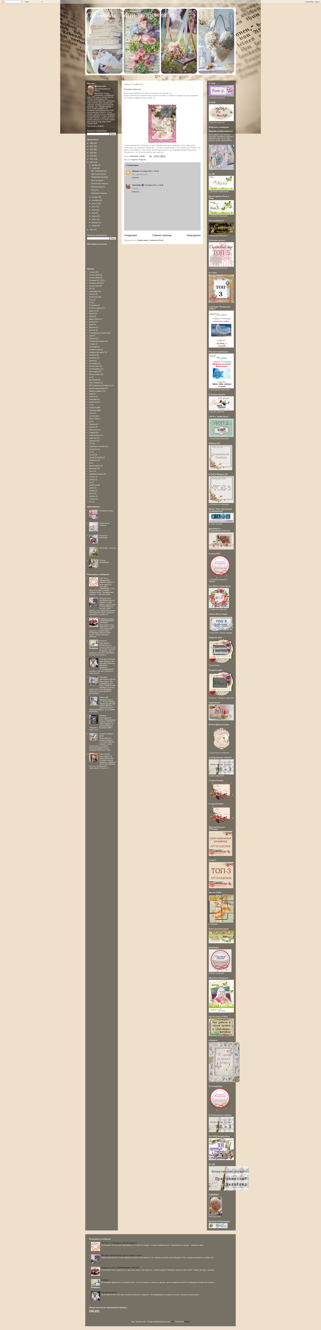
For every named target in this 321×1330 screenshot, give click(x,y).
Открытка (94, 190)
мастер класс (94, 366)
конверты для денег (96, 352)
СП (90, 443)
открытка (134, 160)
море (91, 394)
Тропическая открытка (99, 183)
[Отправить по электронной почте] (154, 156)
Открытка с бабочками (103, 537)
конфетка (92, 355)
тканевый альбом (95, 457)
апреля (95, 216)
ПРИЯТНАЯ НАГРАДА (99, 177)
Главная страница (161, 235)
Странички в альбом (97, 446)
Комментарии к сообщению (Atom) (150, 240)
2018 (92, 143)
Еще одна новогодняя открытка (107, 678)
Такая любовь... (105, 754)
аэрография (93, 291)
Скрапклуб (93, 441)
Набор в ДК (103, 697)
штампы (92, 496)
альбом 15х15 (94, 275)
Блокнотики (93, 297)
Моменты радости (96, 391)
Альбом (92, 272)
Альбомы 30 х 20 (95, 280)
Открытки (142, 160)
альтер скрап (94, 286)
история (92, 344)
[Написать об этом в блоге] (157, 156)
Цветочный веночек (98, 174)
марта (94, 219)
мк (90, 377)
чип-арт (92, 477)
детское (92, 330)
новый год (93, 402)
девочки (92, 322)
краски (91, 361)
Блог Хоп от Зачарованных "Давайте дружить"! (106, 580)
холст (91, 471)
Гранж (91, 316)
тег (90, 452)
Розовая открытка (98, 187)
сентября (95, 200)
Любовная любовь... (107, 511)
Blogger (187, 1321)
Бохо (91, 300)
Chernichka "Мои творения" (127, 14)
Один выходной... (98, 180)
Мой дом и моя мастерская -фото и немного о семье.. (106, 600)
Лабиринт (103, 716)
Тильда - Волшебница (104, 561)
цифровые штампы (96, 474)
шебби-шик (93, 485)
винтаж (92, 313)
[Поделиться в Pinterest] (164, 156)
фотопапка (93, 468)
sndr (172, 1321)
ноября (95, 168)
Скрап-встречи (94, 435)
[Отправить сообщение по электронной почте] (150, 156)
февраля (95, 222)
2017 (92, 146)
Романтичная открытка (104, 524)
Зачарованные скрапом (98, 333)
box (90, 502)
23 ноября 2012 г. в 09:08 (154, 185)
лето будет (93, 363)
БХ (90, 302)
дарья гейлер (94, 319)
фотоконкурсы (94, 466)
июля (94, 207)
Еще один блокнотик (107, 659)
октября (95, 197)
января (95, 226)
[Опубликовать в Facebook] (162, 156)
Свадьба (92, 432)
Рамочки (92, 424)
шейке (91, 488)
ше (90, 482)
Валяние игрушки (95, 308)
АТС (90, 289)
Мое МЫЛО (93, 380)
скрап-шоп (93, 438)
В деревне (93, 305)
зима (91, 336)
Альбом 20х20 (94, 278)
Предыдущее (194, 235)
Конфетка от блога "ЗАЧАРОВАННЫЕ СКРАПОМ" (106, 621)
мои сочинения (94, 383)
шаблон (92, 480)
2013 (92, 159)
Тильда (92, 455)
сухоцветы (93, 449)
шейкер (92, 491)
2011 (92, 230)
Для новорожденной (98, 171)
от (90, 405)
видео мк (92, 311)
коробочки (93, 358)
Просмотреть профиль (95, 126)
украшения (93, 460)
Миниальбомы (94, 374)
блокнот (92, 294)
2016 (92, 149)
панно (91, 413)
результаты (93, 430)
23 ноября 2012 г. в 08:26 (149, 171)
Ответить (135, 178)
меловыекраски (95, 369)
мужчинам (93, 399)
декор (91, 324)
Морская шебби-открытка (221, 131)
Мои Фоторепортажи (97, 388)
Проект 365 (93, 419)
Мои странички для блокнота (100, 385)
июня (94, 210)
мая (93, 213)
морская (92, 396)
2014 (92, 156)
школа (91, 493)
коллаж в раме (94, 349)
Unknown (135, 171)
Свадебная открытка (99, 193)
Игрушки (92, 338)
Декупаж (92, 327)
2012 (92, 162)
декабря (95, 165)
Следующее (130, 235)
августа (95, 203)
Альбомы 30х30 (95, 283)
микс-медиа (93, 372)
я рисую (92, 499)
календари (93, 347)
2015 (92, 153)
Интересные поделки (97, 341)
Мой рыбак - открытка (107, 548)
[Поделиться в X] (159, 156)
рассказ (92, 427)
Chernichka (136, 185)
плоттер (92, 416)
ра (90, 421)
